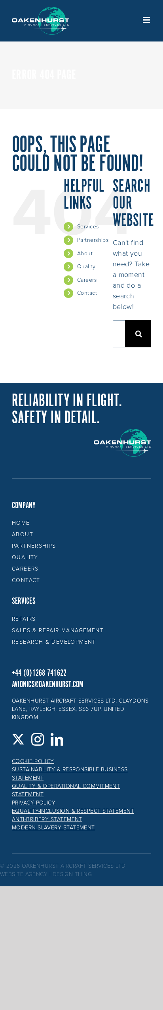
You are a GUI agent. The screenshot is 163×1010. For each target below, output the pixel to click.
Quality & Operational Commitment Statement (66, 790)
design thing (72, 874)
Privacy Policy (33, 803)
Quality (86, 266)
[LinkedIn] (57, 739)
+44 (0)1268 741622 (39, 673)
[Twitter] (18, 739)
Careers (87, 280)
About (85, 253)
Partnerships (92, 240)
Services (88, 226)
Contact (87, 293)
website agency (23, 874)
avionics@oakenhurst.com (47, 684)
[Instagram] (37, 739)
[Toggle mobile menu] (147, 20)
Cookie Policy (33, 761)
